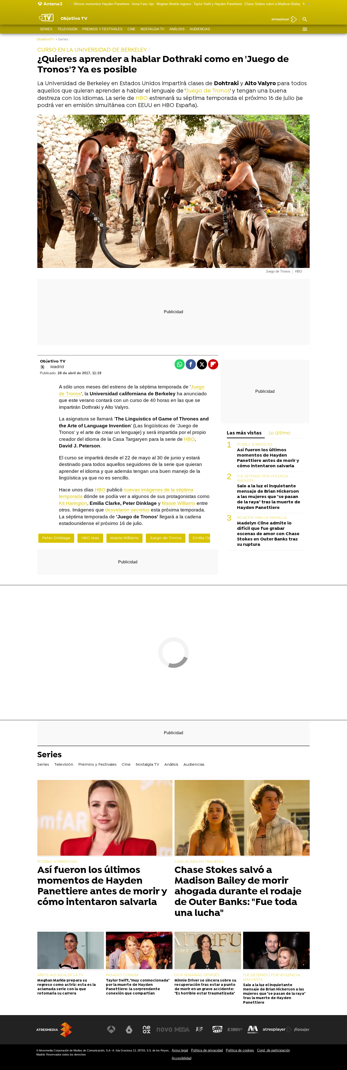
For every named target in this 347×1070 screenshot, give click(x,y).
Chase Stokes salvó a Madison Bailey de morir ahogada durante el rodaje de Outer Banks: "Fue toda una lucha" (238, 892)
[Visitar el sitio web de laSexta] (129, 1029)
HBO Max (90, 538)
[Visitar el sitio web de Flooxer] (301, 1029)
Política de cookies (240, 1050)
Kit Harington (73, 503)
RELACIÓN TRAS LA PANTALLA (262, 518)
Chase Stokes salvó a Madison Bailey (272, 4)
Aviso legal (180, 1050)
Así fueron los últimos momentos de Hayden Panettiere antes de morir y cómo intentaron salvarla (268, 458)
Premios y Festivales (102, 29)
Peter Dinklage (56, 538)
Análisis (177, 29)
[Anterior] (69, 4)
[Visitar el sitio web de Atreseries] (199, 1029)
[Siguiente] (307, 4)
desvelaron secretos (127, 510)
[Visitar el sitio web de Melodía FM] (252, 1029)
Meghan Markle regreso (173, 4)
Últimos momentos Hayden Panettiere (101, 4)
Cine (131, 29)
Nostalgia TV (152, 29)
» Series (62, 39)
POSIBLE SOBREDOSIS (254, 445)
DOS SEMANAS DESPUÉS (197, 975)
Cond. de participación (273, 1050)
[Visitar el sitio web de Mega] (182, 1029)
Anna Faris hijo (143, 4)
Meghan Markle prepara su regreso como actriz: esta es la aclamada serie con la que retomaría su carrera (66, 987)
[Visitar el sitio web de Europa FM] (235, 1029)
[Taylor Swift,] (139, 951)
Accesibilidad (181, 1058)
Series (46, 29)
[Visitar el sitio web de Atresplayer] (277, 1029)
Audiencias (200, 29)
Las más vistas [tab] (244, 433)
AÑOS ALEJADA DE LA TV (60, 975)
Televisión (67, 29)
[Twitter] (42, 367)
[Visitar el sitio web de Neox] (146, 1029)
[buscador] (304, 19)
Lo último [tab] (279, 433)
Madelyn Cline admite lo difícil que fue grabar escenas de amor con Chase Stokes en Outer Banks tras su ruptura (268, 534)
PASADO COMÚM (122, 975)
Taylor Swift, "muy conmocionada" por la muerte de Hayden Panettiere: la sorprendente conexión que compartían (137, 987)
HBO (142, 98)
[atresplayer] (282, 20)
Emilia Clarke (205, 538)
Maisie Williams (178, 503)
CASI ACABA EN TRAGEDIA (199, 861)
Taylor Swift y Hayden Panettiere (218, 4)
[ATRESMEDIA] (54, 1029)
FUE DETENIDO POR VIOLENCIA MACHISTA (271, 977)
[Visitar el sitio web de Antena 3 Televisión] (111, 1029)
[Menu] (304, 29)
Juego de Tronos (207, 91)
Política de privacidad (207, 1050)
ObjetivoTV (45, 39)
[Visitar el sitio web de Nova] (164, 1029)
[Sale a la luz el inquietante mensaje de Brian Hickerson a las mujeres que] (276, 951)
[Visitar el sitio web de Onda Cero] (217, 1029)
